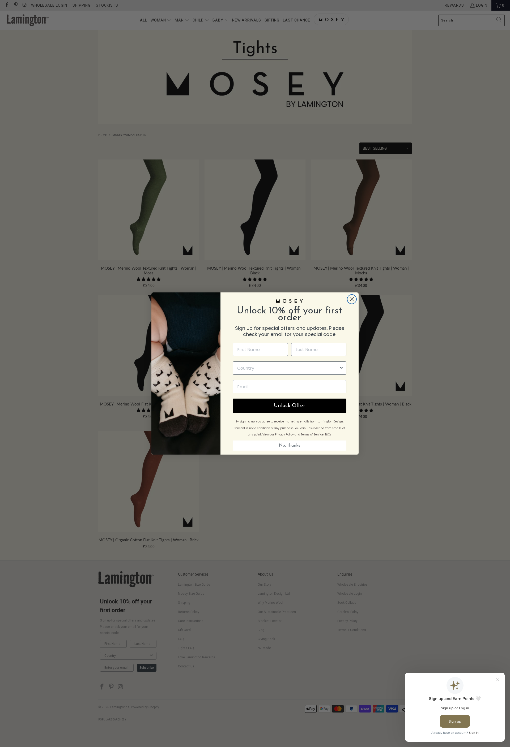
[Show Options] (341, 368)
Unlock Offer (289, 405)
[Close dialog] (351, 299)
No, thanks (289, 445)
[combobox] (288, 368)
